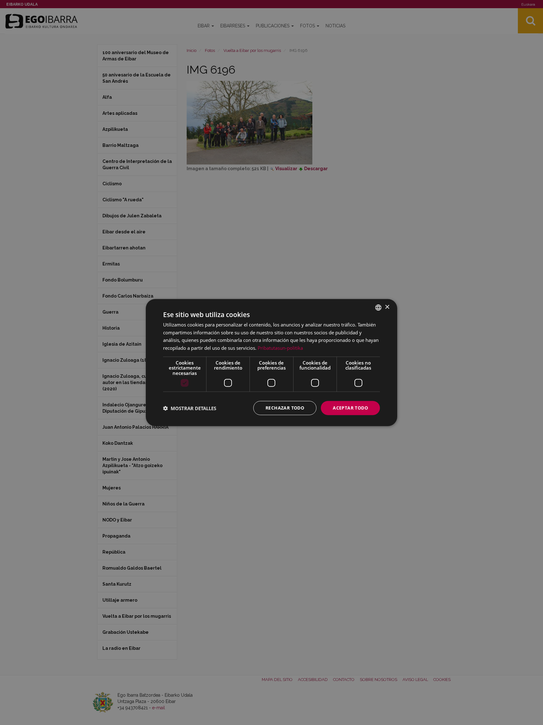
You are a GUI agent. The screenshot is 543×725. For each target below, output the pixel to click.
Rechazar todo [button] (285, 408)
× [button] (387, 307)
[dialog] (271, 362)
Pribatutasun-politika (280, 348)
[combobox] (378, 307)
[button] (189, 407)
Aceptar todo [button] (350, 408)
